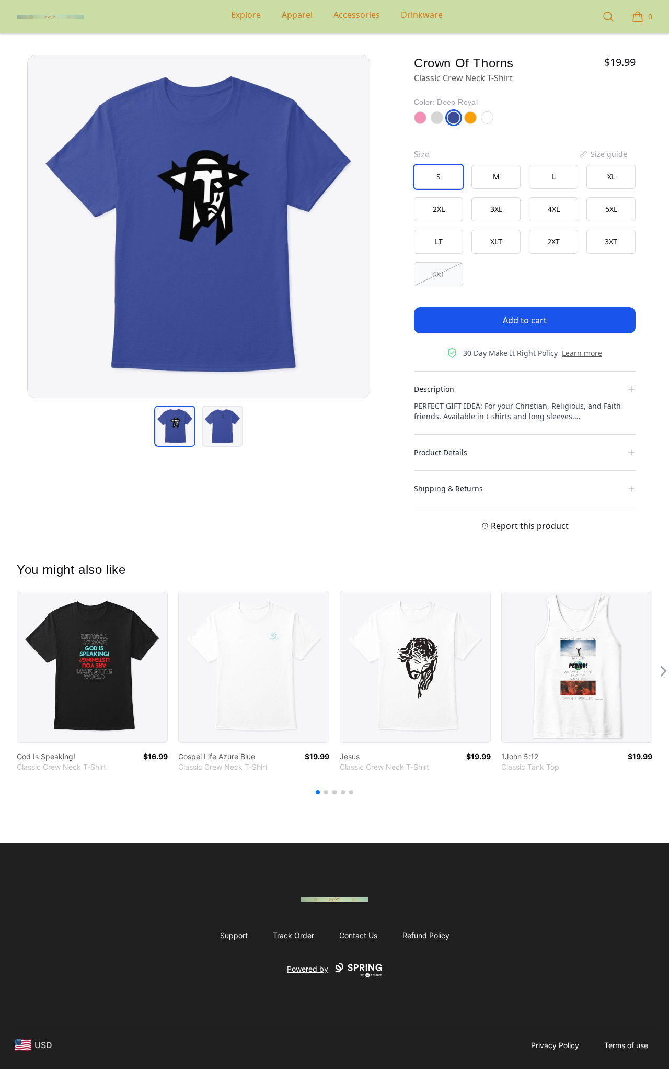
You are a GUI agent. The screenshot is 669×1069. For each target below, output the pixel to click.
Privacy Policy (555, 1045)
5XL (611, 209)
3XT (611, 241)
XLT (496, 241)
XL (611, 177)
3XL (496, 209)
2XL (439, 209)
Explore (246, 14)
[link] (92, 666)
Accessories (356, 14)
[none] (602, 154)
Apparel (297, 14)
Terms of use (626, 1045)
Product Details (440, 452)
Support (234, 935)
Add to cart (525, 320)
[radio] (438, 177)
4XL (554, 209)
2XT (553, 241)
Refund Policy (425, 935)
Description (434, 389)
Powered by (307, 968)
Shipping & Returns (448, 488)
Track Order (293, 935)
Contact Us (358, 935)
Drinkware (422, 14)
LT (439, 241)
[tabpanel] (198, 226)
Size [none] (422, 154)
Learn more (582, 353)
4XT (438, 274)
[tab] (174, 426)
